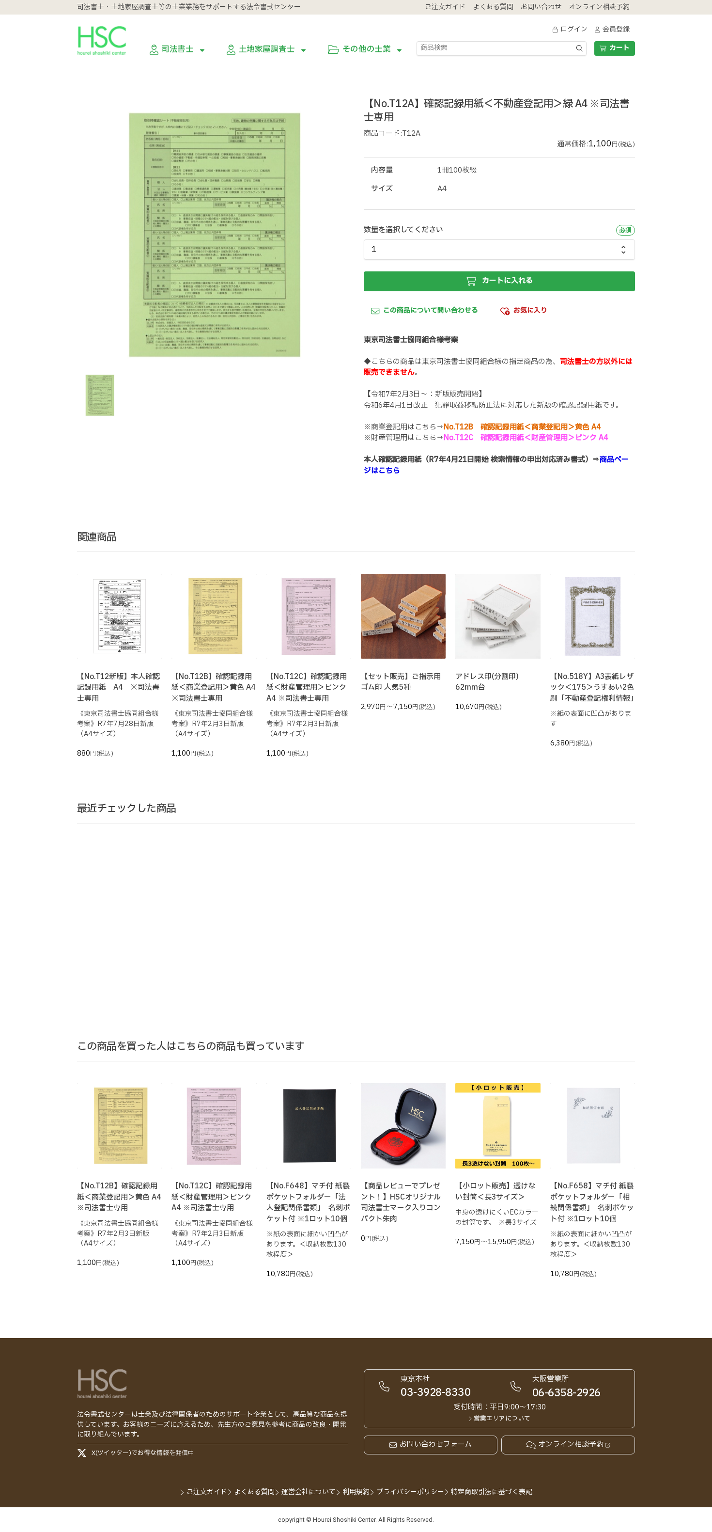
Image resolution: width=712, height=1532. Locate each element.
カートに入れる (507, 280)
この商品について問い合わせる (430, 310)
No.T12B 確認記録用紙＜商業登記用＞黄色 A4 (522, 427)
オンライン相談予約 (571, 1444)
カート (619, 48)
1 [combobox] (373, 249)
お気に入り (530, 310)
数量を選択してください (403, 230)
